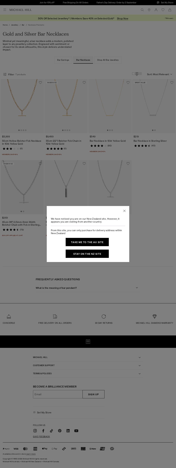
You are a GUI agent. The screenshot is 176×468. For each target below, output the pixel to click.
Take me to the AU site (87, 242)
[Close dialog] (124, 211)
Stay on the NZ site (87, 253)
